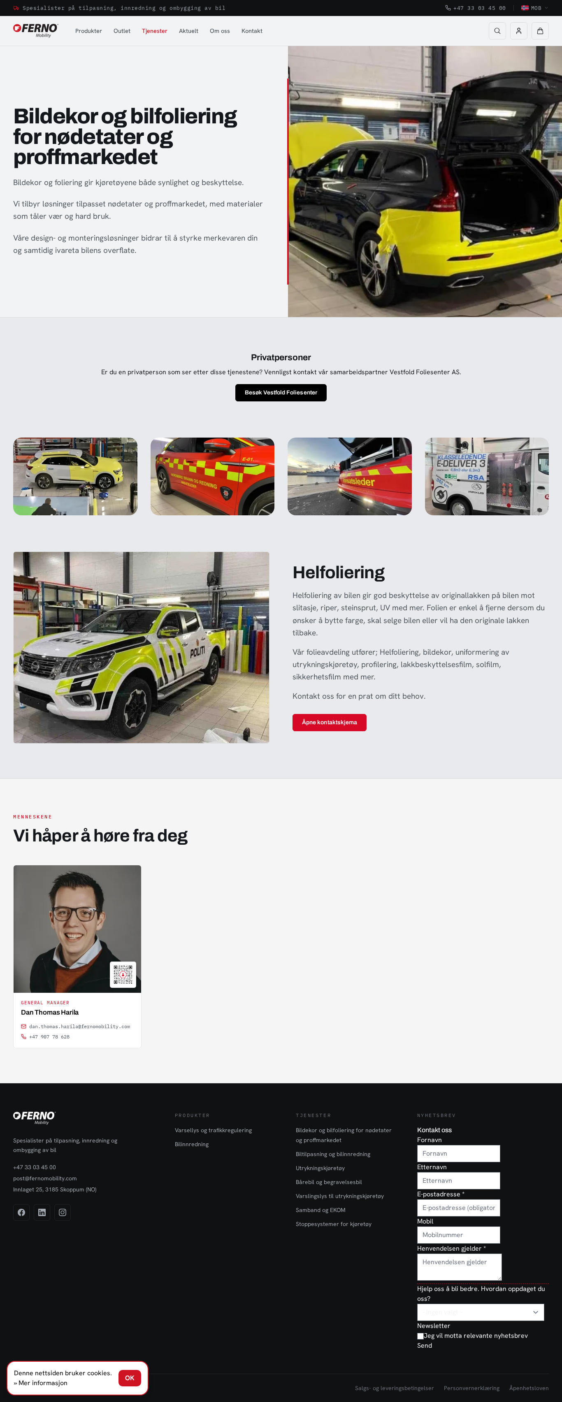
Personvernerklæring (471, 1388)
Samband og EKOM (321, 1210)
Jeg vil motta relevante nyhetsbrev (476, 1335)
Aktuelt (188, 31)
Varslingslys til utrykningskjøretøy (340, 1196)
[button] (540, 30)
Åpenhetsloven (529, 1388)
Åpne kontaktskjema (329, 722)
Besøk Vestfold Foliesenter (281, 392)
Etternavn (432, 1167)
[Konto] (518, 30)
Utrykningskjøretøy (320, 1168)
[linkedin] (42, 1212)
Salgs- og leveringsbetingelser (394, 1388)
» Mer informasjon (40, 1383)
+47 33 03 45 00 (479, 8)
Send (424, 1345)
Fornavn (429, 1140)
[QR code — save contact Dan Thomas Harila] (123, 975)
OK (130, 1378)
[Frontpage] (35, 31)
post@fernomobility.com (45, 1178)
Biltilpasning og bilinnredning (333, 1154)
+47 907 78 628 (49, 1037)
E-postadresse (440, 1194)
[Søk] (497, 30)
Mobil (425, 1221)
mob (536, 8)
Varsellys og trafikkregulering (213, 1130)
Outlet (122, 31)
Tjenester (154, 31)
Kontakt (252, 31)
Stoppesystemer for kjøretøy (334, 1224)
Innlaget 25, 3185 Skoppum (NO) (54, 1189)
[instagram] (62, 1212)
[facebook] (21, 1212)
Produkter (88, 31)
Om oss (220, 31)
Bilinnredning (192, 1144)
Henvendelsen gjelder (451, 1248)
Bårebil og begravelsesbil (329, 1182)
